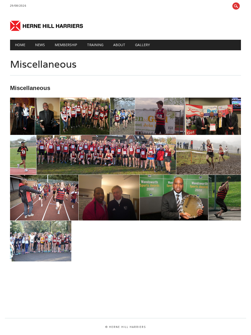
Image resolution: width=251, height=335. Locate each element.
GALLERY (142, 44)
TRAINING (95, 44)
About (119, 44)
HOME (20, 44)
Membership (66, 44)
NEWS (40, 44)
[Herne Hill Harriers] (47, 30)
